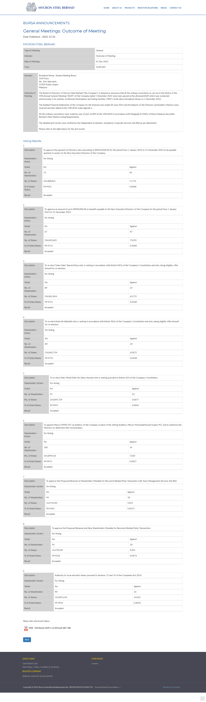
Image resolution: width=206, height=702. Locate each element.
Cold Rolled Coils (30, 663)
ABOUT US (117, 8)
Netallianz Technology (171, 687)
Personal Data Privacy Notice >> (108, 687)
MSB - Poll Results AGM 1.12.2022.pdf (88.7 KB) (50, 628)
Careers (94, 663)
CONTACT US (175, 8)
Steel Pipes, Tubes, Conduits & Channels (40, 667)
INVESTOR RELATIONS (148, 8)
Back (27, 640)
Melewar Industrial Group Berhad (37, 676)
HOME (106, 8)
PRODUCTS (130, 8)
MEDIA (164, 8)
